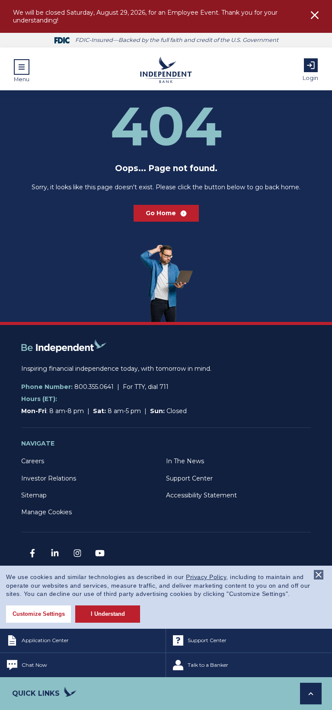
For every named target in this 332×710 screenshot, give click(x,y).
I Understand (108, 614)
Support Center (189, 478)
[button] (21, 71)
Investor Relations (48, 478)
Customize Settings (39, 614)
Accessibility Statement (201, 495)
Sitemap (34, 495)
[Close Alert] (314, 16)
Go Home (161, 213)
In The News (185, 461)
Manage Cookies (46, 512)
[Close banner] (318, 574)
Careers (32, 461)
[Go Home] (64, 360)
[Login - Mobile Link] (311, 65)
